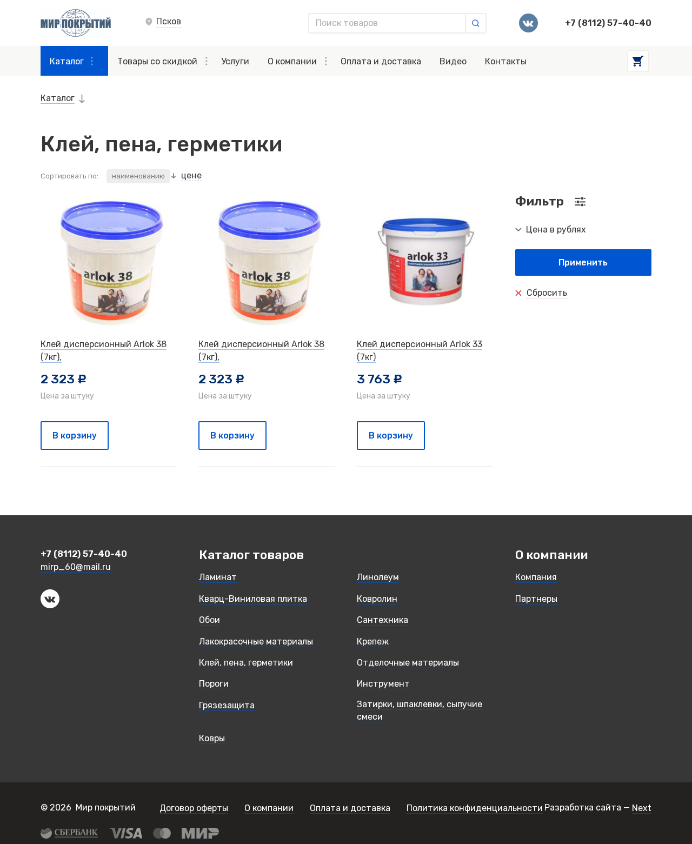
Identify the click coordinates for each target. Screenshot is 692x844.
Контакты (506, 61)
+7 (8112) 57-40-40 (608, 23)
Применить (583, 262)
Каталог (67, 61)
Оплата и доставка (381, 61)
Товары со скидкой (157, 61)
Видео (453, 61)
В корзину (74, 435)
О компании (292, 61)
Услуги (235, 61)
